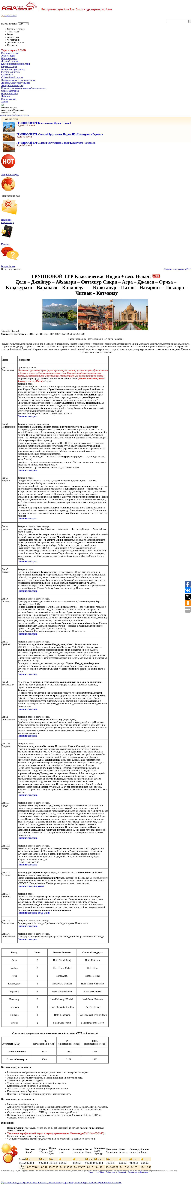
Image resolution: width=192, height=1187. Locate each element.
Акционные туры (10, 174)
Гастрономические (10, 72)
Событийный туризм (12, 77)
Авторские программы (13, 69)
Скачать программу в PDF (177, 269)
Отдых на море (9, 66)
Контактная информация (138, 1172)
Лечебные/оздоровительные (15, 82)
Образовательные (10, 91)
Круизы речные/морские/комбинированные (23, 88)
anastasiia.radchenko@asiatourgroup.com (14, 115)
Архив (4, 101)
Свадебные (7, 74)
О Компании (121, 1172)
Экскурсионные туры (12, 85)
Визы (102, 1172)
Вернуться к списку (11, 269)
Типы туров (93, 1172)
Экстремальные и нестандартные (18, 80)
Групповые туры (9, 53)
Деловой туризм (9, 61)
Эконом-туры (8, 55)
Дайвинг (5, 96)
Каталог (5, 244)
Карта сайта (10, 15)
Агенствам (110, 1172)
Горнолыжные (8, 99)
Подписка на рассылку (7, 221)
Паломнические (9, 93)
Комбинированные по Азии (15, 64)
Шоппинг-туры (9, 58)
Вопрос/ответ (8, 266)
